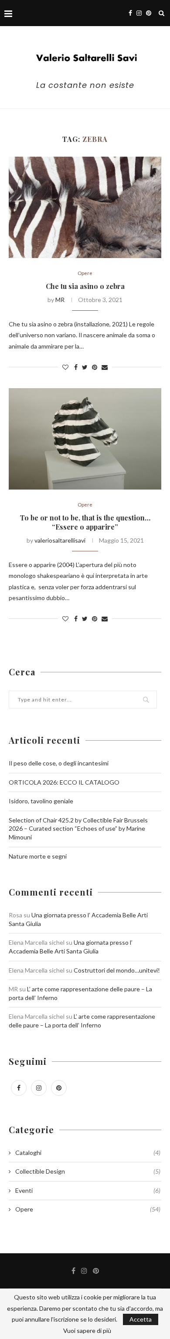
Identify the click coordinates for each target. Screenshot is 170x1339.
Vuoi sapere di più (87, 1331)
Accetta (140, 1319)
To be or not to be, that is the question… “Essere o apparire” (85, 522)
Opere (85, 273)
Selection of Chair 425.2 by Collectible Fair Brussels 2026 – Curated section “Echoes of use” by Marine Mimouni (78, 828)
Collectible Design (87, 1171)
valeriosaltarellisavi (59, 540)
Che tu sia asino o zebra (85, 286)
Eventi (87, 1190)
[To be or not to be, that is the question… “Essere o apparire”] (85, 439)
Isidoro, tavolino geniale (41, 801)
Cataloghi (87, 1152)
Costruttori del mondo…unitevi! (117, 970)
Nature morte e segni (38, 856)
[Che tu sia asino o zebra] (85, 207)
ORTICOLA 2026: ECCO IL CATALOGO (64, 782)
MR (60, 299)
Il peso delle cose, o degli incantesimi (59, 763)
